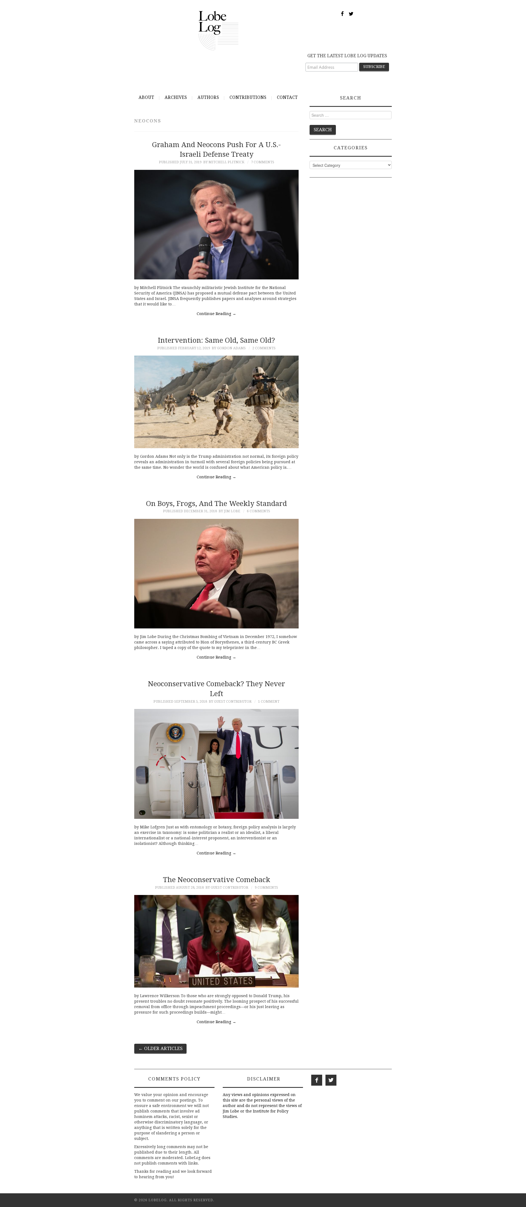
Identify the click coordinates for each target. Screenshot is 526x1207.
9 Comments (266, 887)
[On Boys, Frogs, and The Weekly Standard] (216, 573)
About (146, 97)
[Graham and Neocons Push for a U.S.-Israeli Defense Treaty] (216, 224)
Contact (287, 97)
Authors (208, 97)
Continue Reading (216, 313)
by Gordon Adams (229, 348)
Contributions (248, 97)
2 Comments (264, 348)
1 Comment (268, 701)
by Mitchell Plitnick (223, 162)
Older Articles (160, 1048)
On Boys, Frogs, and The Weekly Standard (216, 503)
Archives (176, 97)
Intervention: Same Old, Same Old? (216, 340)
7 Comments (262, 162)
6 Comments (258, 511)
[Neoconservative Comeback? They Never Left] (216, 764)
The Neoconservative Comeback (216, 880)
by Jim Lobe (229, 511)
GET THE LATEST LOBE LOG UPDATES (347, 55)
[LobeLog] (218, 30)
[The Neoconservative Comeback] (216, 941)
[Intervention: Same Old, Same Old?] (216, 402)
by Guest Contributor (230, 701)
